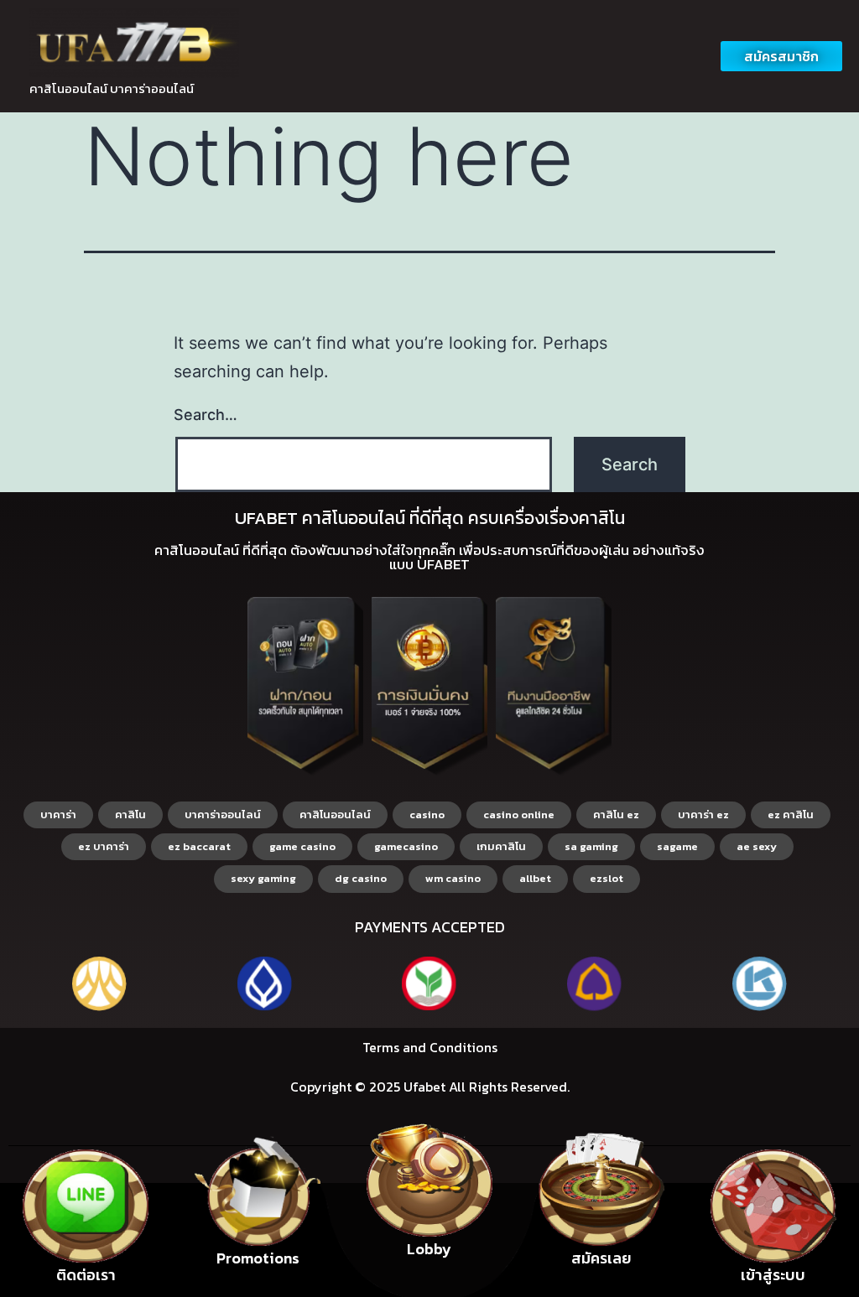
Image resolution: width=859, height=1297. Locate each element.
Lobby (429, 1248)
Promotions (257, 1258)
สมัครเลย (601, 1258)
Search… (205, 414)
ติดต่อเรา (86, 1274)
